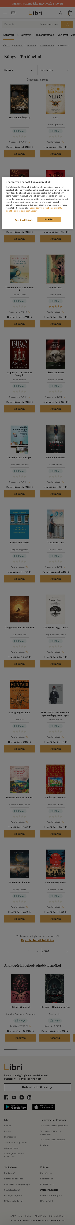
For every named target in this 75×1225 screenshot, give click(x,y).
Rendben (49, 219)
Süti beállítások (24, 220)
